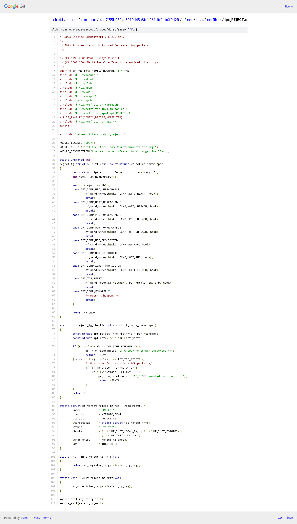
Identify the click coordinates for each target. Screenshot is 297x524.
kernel (71, 19)
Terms (46, 518)
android (56, 19)
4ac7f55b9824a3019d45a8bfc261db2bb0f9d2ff (139, 19)
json (289, 517)
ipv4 (199, 19)
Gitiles (24, 518)
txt (280, 517)
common (88, 19)
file (132, 29)
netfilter (214, 19)
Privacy (35, 518)
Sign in (288, 6)
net (190, 19)
